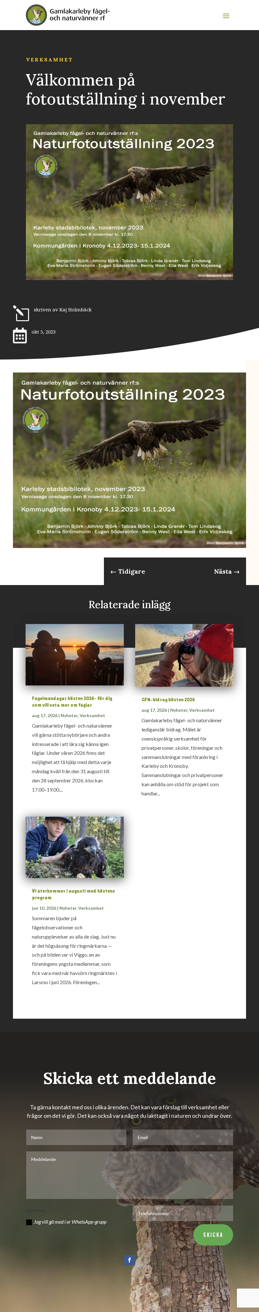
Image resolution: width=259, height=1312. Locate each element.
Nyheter (69, 715)
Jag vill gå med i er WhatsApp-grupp (70, 1222)
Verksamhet (49, 59)
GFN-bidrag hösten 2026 (168, 699)
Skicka (213, 1235)
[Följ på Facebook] (129, 1260)
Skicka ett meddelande (129, 1078)
